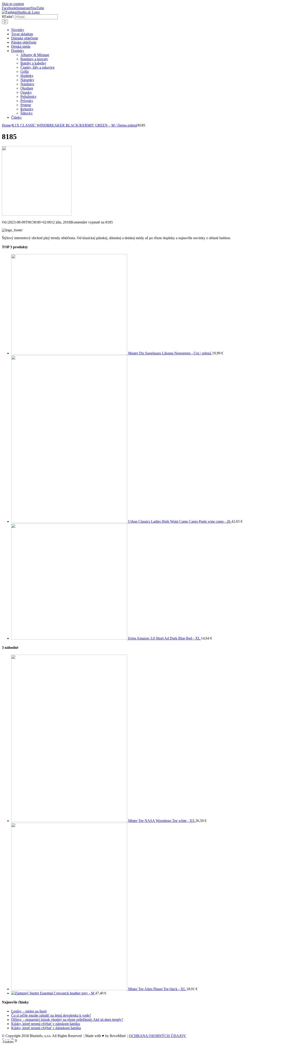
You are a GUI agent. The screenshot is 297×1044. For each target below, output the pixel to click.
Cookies (8, 1042)
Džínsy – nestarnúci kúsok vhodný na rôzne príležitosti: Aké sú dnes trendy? (67, 1020)
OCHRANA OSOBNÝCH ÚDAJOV (157, 1036)
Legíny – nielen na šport (29, 1011)
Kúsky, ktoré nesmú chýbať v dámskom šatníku (46, 1028)
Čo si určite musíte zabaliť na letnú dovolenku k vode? (51, 1015)
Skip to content (13, 4)
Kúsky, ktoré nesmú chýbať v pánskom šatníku (45, 1024)
